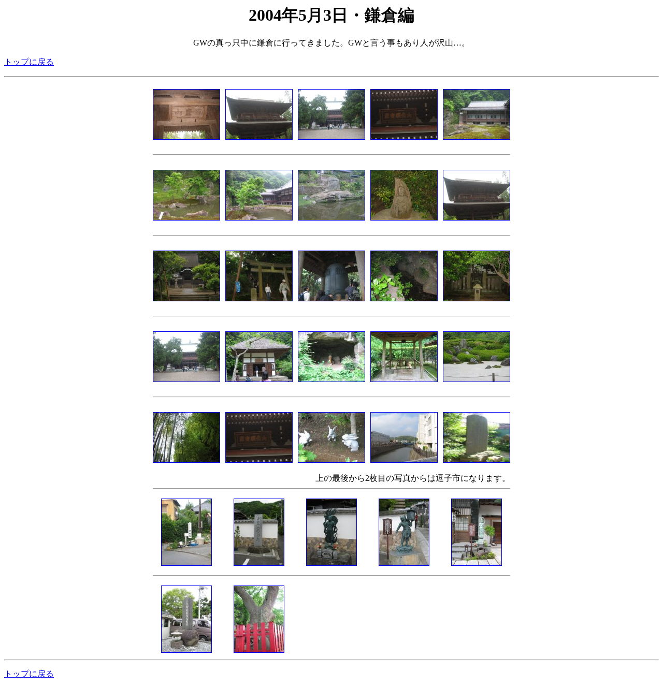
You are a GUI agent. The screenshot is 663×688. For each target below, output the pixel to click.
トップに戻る (29, 61)
